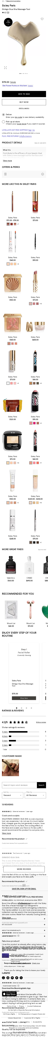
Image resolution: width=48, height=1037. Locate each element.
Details (13, 82)
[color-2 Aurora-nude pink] (11, 383)
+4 (18, 264)
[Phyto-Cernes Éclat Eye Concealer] (12, 241)
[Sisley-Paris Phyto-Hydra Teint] (12, 480)
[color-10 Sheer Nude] (30, 303)
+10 (41, 503)
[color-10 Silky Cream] (8, 463)
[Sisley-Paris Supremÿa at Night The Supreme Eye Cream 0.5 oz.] (35, 321)
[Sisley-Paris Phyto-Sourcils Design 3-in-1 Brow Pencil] (35, 241)
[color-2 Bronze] (37, 383)
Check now (36, 963)
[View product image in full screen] (5, 67)
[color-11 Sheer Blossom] (34, 303)
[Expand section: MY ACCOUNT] (24, 924)
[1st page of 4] (16, 708)
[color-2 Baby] (34, 463)
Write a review (41, 722)
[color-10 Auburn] (11, 224)
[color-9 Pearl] (31, 383)
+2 (18, 503)
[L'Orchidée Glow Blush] (12, 321)
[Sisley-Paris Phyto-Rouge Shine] (35, 281)
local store (21, 124)
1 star (5, 749)
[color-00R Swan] (30, 502)
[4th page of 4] (31, 708)
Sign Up (31, 130)
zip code (18, 117)
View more (7, 161)
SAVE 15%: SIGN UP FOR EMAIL (24, 889)
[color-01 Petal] (31, 423)
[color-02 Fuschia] (34, 423)
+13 (41, 304)
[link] (12, 221)
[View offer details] (24, 174)
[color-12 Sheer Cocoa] (37, 303)
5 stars (5, 732)
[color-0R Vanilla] (34, 502)
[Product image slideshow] (24, 47)
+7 (18, 224)
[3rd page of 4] (26, 708)
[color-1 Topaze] (34, 383)
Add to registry (24, 108)
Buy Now (24, 102)
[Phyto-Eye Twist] (35, 361)
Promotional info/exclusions (21, 963)
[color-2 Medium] (11, 502)
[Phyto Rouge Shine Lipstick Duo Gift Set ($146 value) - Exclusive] (12, 400)
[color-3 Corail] (16, 343)
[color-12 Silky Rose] (15, 463)
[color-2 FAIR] (11, 264)
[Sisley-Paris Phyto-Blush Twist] (35, 400)
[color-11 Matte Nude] (11, 463)
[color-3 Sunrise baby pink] (15, 383)
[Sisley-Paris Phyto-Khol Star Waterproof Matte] (35, 520)
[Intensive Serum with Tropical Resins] (12, 520)
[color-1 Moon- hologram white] (8, 383)
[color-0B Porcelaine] (37, 502)
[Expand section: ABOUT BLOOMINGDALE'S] (24, 930)
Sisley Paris (9, 5)
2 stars (5, 745)
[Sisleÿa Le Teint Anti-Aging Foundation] (35, 480)
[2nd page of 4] (21, 708)
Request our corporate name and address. (24, 1028)
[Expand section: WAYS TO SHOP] (24, 936)
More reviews (24, 869)
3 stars (5, 741)
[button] (24, 47)
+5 (18, 383)
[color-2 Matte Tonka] (37, 542)
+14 (18, 463)
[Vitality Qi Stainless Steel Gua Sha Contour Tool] (11, 609)
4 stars (5, 736)
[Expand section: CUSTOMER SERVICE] (24, 919)
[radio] (8, 224)
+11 (41, 463)
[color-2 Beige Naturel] (8, 224)
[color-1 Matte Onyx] (34, 542)
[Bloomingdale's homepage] (3, 1)
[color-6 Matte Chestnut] (31, 542)
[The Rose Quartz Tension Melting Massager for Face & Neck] (30, 609)
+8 (41, 383)
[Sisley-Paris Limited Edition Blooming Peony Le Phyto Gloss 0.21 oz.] (35, 201)
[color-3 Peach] (37, 463)
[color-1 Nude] (15, 224)
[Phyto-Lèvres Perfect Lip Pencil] (12, 201)
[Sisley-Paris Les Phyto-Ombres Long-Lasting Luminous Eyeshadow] (12, 440)
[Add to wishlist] (42, 19)
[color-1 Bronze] (9, 343)
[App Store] (9, 993)
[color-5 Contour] (38, 423)
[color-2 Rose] (12, 343)
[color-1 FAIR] (8, 264)
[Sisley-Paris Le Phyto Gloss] (12, 361)
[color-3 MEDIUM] (15, 264)
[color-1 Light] (8, 502)
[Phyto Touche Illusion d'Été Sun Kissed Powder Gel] (12, 281)
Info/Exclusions (25, 136)
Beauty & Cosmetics (13, 1)
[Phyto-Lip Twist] (35, 440)
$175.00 (5, 82)
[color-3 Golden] (15, 502)
